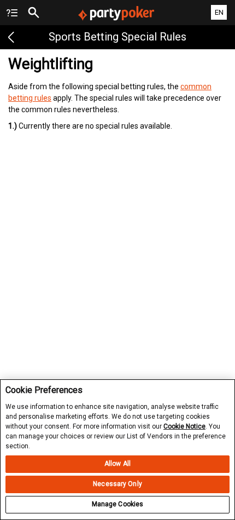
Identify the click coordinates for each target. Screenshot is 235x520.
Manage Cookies (118, 504)
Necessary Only (117, 484)
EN (219, 12)
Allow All (117, 463)
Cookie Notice (184, 426)
